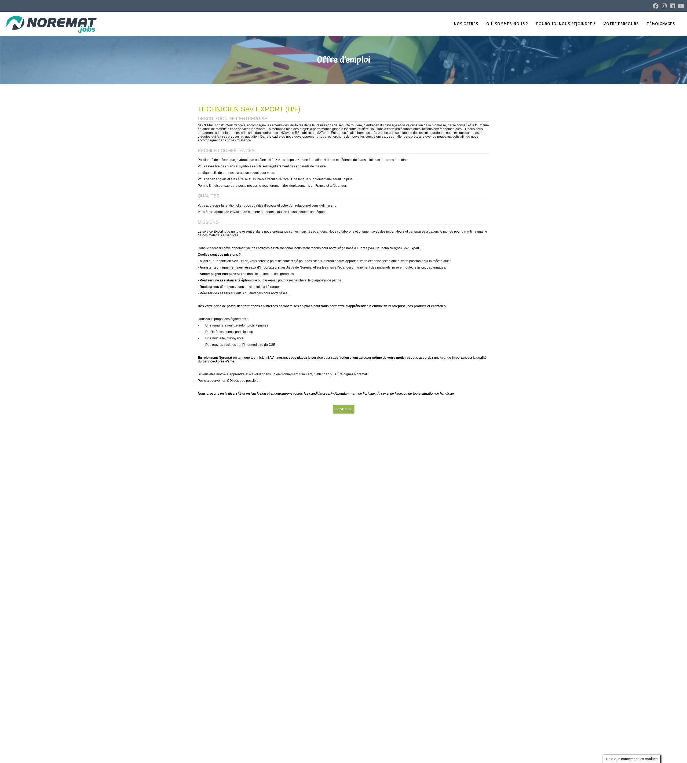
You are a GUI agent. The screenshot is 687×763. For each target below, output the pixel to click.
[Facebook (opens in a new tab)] (655, 6)
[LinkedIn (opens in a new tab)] (672, 6)
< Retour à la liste (222, 92)
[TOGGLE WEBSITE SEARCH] (683, 24)
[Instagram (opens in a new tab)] (664, 6)
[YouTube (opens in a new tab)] (680, 6)
